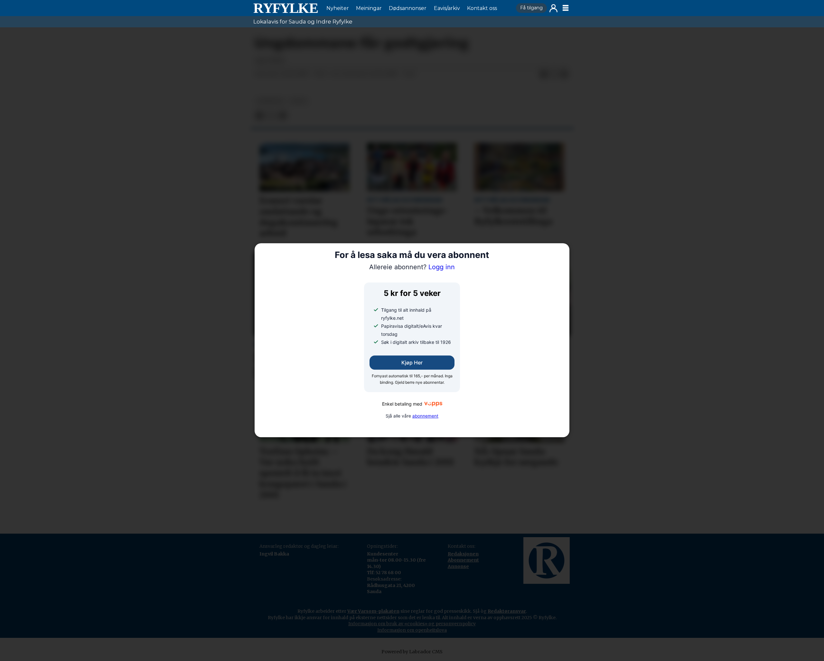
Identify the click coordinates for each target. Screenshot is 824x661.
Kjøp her (412, 362)
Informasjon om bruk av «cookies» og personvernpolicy (412, 624)
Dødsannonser (407, 8)
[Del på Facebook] (543, 74)
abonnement (425, 415)
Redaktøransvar (507, 611)
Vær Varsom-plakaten (373, 611)
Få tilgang (531, 8)
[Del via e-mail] (564, 74)
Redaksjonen (463, 554)
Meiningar (369, 8)
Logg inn (553, 8)
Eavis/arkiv (447, 8)
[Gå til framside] (285, 8)
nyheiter (270, 101)
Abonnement (463, 560)
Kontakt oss (482, 8)
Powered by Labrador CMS (412, 652)
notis (298, 101)
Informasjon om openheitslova (412, 630)
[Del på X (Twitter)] (554, 74)
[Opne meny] (565, 8)
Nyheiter (337, 8)
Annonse (458, 566)
